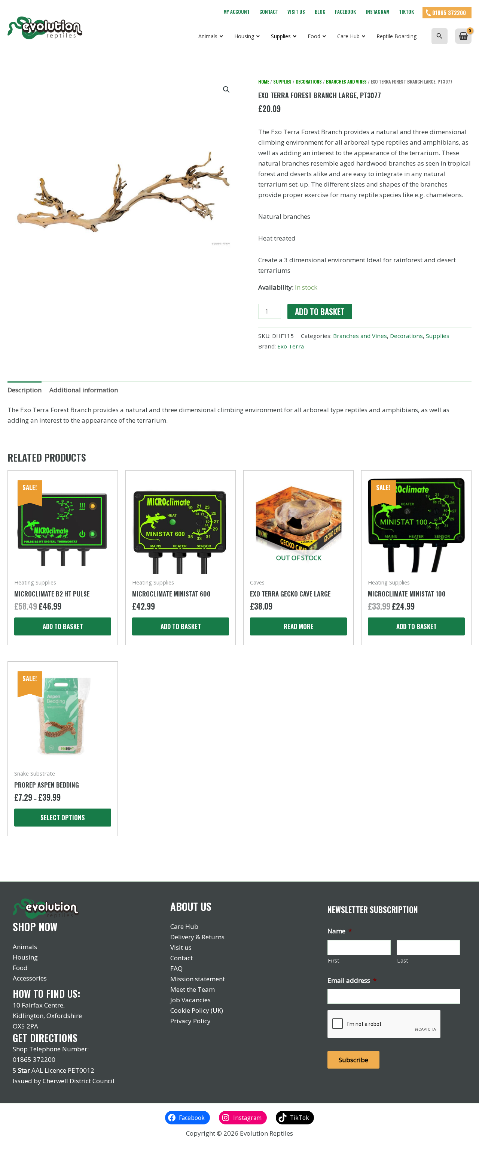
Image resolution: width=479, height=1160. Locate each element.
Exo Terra (290, 346)
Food (20, 967)
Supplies (282, 81)
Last (403, 960)
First (333, 960)
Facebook (345, 11)
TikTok (406, 11)
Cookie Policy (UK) (196, 1010)
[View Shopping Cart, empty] (463, 36)
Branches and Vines (346, 81)
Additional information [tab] (83, 390)
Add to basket (320, 311)
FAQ (176, 968)
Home (263, 81)
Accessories (30, 978)
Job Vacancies (190, 1000)
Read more (299, 626)
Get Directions (45, 1037)
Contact (268, 11)
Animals (25, 946)
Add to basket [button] (63, 626)
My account (236, 11)
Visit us (296, 11)
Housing (25, 957)
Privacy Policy (190, 1020)
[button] (439, 36)
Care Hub (184, 926)
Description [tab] (24, 390)
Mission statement (197, 979)
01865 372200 (449, 12)
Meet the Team (192, 989)
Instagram (378, 11)
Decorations (309, 81)
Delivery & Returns (197, 937)
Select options (62, 817)
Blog (320, 11)
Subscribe (353, 1059)
